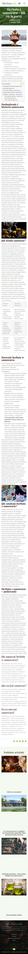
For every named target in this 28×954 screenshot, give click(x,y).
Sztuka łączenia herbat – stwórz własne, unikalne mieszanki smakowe (14, 875)
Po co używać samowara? (11, 100)
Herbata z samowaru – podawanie (12, 94)
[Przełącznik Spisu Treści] (21, 84)
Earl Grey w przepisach (14, 792)
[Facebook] (14, 949)
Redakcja (14, 934)
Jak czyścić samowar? (10, 98)
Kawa (14, 940)
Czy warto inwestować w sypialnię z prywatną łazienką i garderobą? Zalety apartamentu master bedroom (14, 833)
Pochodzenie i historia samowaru (12, 86)
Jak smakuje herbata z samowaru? (12, 92)
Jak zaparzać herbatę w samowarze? (14, 96)
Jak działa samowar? (9, 88)
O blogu (14, 936)
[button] (19, 3)
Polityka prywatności (14, 938)
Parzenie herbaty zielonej (14, 915)
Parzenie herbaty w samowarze (11, 90)
